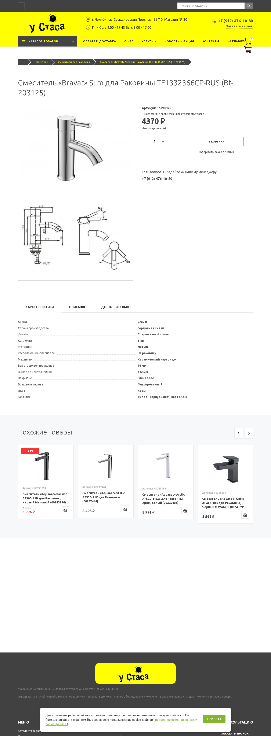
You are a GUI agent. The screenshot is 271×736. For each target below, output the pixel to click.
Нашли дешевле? (154, 128)
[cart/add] (65, 510)
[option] (46, 482)
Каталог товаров (29, 730)
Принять (214, 718)
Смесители (41, 62)
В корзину (216, 141)
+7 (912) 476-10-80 (235, 21)
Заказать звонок (239, 26)
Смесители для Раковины (74, 62)
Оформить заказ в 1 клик (216, 152)
